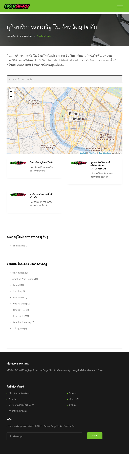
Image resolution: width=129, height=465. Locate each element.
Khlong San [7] (19, 328)
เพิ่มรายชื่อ (74, 399)
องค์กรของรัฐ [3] (20, 245)
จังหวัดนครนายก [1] (21, 272)
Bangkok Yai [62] (20, 316)
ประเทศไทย (26, 36)
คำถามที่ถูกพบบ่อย (18, 410)
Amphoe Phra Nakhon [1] (25, 278)
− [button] (11, 96)
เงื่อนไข (12, 399)
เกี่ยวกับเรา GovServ (19, 393)
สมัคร (94, 435)
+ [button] (11, 91)
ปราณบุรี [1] (18, 285)
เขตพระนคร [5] (19, 297)
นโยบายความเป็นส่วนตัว (21, 404)
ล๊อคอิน (72, 404)
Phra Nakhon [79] (21, 303)
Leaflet (83, 152)
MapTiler (92, 152)
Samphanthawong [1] (23, 322)
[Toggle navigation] (120, 7)
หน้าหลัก (11, 36)
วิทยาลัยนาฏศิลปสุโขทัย (41, 162)
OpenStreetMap (104, 152)
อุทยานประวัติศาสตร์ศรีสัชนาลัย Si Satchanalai (100, 165)
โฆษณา (73, 393)
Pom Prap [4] (18, 291)
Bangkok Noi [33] (20, 309)
